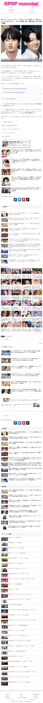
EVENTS (35, 696)
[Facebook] (15, 199)
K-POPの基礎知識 (35, 694)
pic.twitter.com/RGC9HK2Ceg (20, 88)
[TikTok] (28, 199)
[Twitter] (19, 199)
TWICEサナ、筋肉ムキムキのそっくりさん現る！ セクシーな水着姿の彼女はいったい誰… (5, 298)
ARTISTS (7, 696)
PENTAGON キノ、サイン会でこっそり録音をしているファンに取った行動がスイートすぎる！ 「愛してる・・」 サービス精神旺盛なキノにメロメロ (16, 320)
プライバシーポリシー (11, 699)
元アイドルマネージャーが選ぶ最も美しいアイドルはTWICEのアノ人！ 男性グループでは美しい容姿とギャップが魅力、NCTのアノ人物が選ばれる (26, 331)
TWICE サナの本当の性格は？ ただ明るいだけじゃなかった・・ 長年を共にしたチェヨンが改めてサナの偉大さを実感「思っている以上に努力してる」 (37, 288)
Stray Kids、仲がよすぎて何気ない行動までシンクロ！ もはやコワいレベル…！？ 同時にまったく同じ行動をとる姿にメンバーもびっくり (26, 277)
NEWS (3, 336)
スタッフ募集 (35, 697)
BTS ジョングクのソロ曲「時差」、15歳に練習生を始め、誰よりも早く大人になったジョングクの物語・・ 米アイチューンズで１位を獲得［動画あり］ (26, 288)
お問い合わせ (32, 699)
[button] (41, 339)
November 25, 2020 (20, 92)
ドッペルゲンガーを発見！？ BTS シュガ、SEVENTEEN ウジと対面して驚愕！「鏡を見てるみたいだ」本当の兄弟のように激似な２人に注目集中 (16, 288)
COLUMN (21, 696)
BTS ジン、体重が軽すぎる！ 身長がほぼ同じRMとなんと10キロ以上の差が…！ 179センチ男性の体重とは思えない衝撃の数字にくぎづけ (37, 320)
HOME (7, 694)
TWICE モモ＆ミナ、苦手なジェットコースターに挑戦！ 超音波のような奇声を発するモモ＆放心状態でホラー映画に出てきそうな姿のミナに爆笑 (37, 277)
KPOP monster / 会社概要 (21, 697)
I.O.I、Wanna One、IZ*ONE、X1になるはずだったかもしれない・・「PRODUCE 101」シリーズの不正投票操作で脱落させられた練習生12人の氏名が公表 (26, 309)
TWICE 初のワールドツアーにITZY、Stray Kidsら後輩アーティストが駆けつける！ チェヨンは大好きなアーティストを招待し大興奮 (5, 309)
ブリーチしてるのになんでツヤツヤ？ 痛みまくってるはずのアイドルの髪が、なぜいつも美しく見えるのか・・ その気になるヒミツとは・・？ (16, 331)
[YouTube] (23, 199)
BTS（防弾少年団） (9, 336)
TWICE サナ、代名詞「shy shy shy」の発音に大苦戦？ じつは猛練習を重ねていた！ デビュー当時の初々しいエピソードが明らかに (5, 320)
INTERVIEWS (7, 697)
